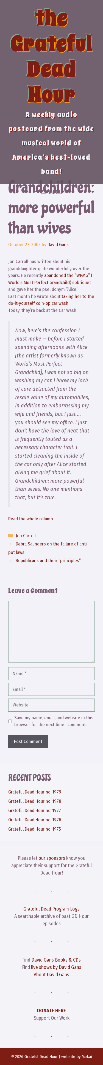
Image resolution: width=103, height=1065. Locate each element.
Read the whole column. (31, 519)
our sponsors (51, 858)
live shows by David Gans (56, 967)
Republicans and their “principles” (48, 560)
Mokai (87, 1056)
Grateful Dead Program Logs (51, 909)
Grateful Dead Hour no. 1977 (34, 810)
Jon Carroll (26, 536)
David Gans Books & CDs (56, 960)
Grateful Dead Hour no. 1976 (34, 820)
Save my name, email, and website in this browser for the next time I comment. (53, 721)
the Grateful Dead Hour (51, 56)
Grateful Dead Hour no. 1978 (34, 801)
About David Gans (51, 975)
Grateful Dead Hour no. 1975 (34, 829)
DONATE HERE (51, 1011)
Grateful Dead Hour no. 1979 (34, 792)
